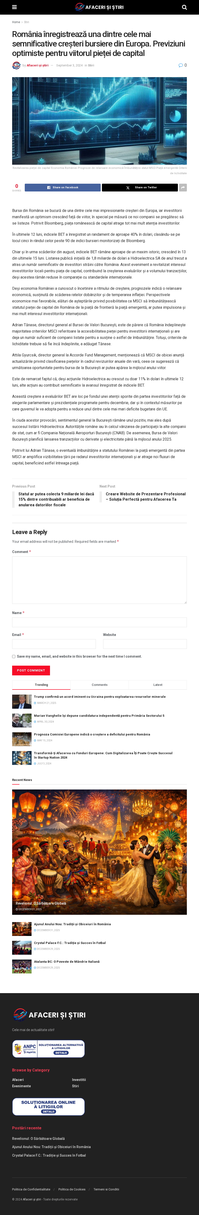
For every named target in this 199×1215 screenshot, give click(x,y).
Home (16, 22)
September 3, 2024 (69, 65)
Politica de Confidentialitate (31, 1189)
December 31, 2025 (30, 909)
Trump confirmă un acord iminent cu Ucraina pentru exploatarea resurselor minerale (100, 696)
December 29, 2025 (48, 949)
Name (18, 612)
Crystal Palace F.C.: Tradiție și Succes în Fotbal (70, 943)
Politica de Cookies (71, 1189)
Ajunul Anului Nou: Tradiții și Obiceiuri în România (72, 924)
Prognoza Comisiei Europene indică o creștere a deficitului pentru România (92, 734)
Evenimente (21, 1086)
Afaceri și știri (38, 65)
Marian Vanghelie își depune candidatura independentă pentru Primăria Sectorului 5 (99, 715)
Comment (21, 551)
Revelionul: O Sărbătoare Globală (41, 903)
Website (109, 635)
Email (18, 634)
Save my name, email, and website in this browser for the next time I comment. (79, 656)
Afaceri (18, 1080)
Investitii (79, 1080)
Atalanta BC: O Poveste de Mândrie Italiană (67, 961)
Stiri (26, 22)
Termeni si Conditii (106, 1189)
